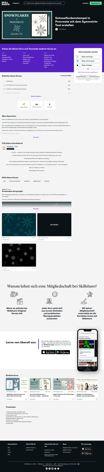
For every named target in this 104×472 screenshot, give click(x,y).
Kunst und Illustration (14, 181)
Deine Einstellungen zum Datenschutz (67, 464)
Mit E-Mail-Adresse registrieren (88, 72)
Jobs (9, 450)
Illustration (27, 181)
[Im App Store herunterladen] (48, 352)
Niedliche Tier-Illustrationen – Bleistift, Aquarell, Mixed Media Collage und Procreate (86, 396)
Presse (9, 452)
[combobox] (44, 3)
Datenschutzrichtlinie (94, 76)
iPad (4, 181)
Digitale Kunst (37, 181)
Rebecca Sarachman (43, 237)
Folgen (16, 146)
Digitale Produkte (67, 450)
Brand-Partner (29, 450)
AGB (55, 464)
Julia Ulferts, (62, 29)
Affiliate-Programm (31, 447)
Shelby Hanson (6, 237)
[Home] (6, 3)
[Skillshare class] (17, 384)
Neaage (4, 268)
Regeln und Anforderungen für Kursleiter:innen (51, 455)
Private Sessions (67, 452)
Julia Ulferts (12, 146)
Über (9, 447)
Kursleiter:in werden (49, 450)
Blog (9, 454)
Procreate (46, 181)
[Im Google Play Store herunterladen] (63, 352)
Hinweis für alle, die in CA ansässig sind (53, 465)
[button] (20, 3)
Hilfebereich (47, 452)
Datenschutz (49, 464)
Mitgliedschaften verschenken (70, 447)
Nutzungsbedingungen (81, 76)
